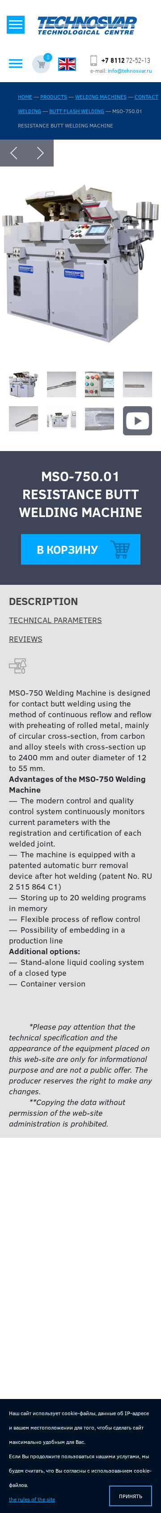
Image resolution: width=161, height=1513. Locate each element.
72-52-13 (126, 60)
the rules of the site (32, 1499)
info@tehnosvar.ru (130, 70)
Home (25, 96)
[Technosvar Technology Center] (87, 18)
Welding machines (101, 96)
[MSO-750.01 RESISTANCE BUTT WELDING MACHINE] (80, 339)
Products (53, 96)
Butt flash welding (76, 110)
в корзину (67, 549)
